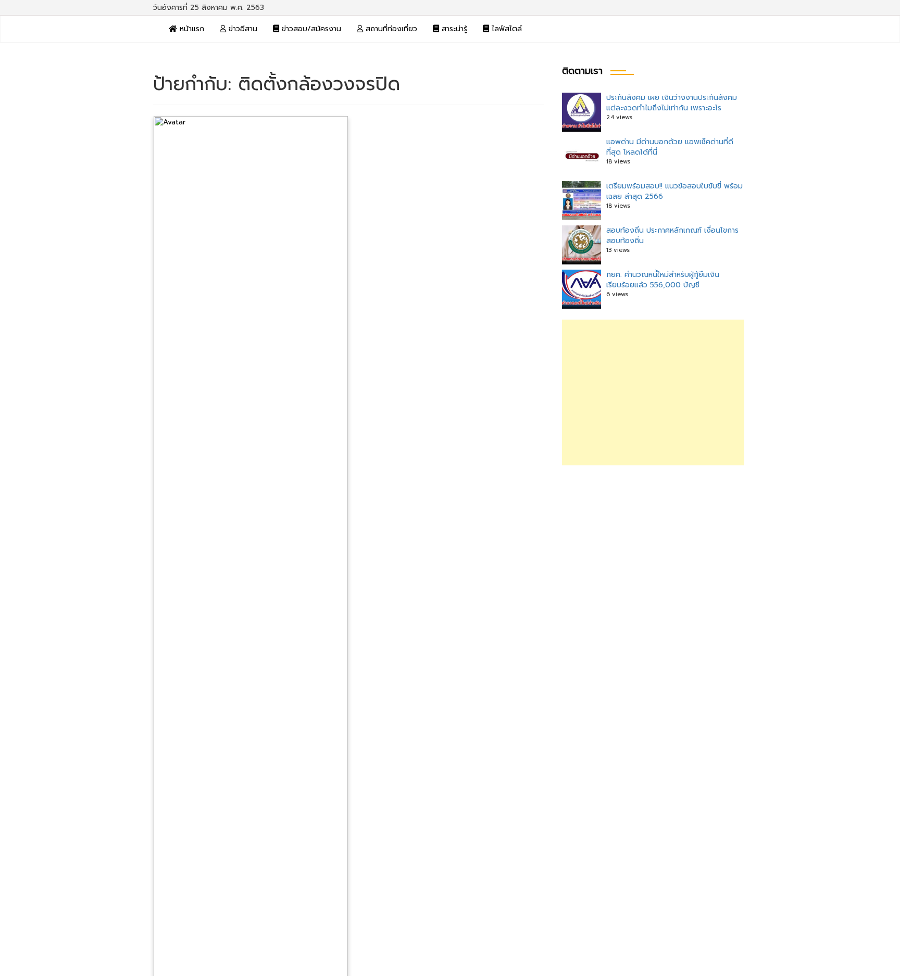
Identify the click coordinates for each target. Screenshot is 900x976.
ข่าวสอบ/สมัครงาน (310, 28)
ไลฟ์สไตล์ (505, 28)
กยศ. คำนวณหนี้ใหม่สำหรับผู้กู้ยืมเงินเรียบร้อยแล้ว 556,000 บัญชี (662, 279)
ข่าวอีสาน (241, 28)
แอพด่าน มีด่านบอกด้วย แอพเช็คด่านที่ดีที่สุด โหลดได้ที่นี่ (669, 147)
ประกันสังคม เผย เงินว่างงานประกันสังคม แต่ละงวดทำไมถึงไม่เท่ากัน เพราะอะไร (671, 102)
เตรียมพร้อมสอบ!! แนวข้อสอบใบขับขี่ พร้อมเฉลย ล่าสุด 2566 (674, 191)
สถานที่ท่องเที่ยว (390, 28)
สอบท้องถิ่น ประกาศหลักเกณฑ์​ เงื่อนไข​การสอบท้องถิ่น (672, 235)
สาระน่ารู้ (453, 28)
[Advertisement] (653, 392)
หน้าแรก (190, 28)
